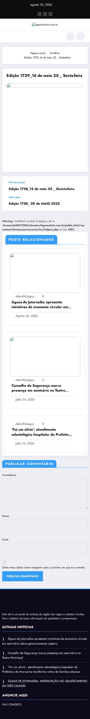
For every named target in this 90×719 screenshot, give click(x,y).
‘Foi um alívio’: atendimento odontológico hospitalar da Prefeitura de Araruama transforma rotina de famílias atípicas (42, 432)
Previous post (17, 182)
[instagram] (50, 14)
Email (5, 540)
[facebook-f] (40, 14)
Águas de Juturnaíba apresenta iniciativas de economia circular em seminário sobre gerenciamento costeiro (40, 305)
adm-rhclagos (25, 296)
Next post (14, 197)
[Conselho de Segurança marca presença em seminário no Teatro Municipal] (45, 356)
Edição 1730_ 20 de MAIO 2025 (34, 203)
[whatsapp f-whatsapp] (45, 14)
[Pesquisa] (70, 36)
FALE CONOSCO (11, 704)
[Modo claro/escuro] (80, 36)
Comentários (9, 475)
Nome (5, 516)
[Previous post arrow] (80, 186)
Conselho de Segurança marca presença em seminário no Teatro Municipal (38, 388)
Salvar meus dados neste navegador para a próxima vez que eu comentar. (43, 567)
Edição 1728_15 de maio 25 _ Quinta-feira (41, 189)
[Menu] (7, 36)
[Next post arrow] (80, 203)
